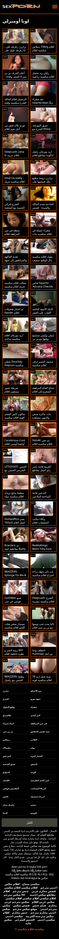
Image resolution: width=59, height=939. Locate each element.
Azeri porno (18, 867)
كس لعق (7, 756)
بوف (33, 747)
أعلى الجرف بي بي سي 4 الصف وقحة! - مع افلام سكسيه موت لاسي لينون (15, 78)
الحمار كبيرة (36, 756)
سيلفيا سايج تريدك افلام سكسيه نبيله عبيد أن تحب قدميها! (15, 496)
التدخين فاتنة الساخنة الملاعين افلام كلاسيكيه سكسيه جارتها (41, 498)
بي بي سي (8, 731)
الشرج (6, 699)
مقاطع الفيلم (47, 834)
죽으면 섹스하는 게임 (41, 874)
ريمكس (6, 739)
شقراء (34, 707)
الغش (5, 796)
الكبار (30, 822)
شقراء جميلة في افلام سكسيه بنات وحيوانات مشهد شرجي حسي (42, 236)
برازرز (6, 690)
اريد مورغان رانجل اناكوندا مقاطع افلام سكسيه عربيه (42, 155)
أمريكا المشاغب (38, 788)
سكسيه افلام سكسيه (16, 874)
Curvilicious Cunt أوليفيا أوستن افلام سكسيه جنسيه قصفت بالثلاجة (14, 446)
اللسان (6, 780)
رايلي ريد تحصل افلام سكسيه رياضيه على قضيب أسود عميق (43, 78)
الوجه (33, 772)
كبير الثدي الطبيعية (40, 780)
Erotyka (31, 867)
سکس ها (43, 878)
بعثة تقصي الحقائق (40, 731)
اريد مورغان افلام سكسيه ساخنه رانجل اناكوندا (13, 339)
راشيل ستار (8, 805)
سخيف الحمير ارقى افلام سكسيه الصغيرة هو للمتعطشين (42, 367)
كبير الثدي (35, 715)
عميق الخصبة (9, 764)
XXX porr (42, 867)
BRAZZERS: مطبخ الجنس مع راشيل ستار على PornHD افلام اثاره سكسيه (14, 682)
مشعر (33, 805)
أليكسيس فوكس (11, 788)
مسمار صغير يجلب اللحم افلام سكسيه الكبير (14, 627)
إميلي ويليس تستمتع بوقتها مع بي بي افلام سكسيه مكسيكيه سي (43, 341)
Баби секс (41, 870)
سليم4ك (7, 747)
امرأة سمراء (8, 723)
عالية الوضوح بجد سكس (43, 846)
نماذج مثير (8, 846)
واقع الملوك (8, 707)
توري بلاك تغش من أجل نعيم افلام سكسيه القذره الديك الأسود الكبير (15, 131)
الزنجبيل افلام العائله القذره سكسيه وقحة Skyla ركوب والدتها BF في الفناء (15, 104)
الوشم (34, 813)
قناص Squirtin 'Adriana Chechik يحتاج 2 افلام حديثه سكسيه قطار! (42, 288)
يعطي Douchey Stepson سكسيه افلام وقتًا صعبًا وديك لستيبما (15, 367)
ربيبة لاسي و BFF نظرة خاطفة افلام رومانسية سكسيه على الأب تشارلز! (14, 655)
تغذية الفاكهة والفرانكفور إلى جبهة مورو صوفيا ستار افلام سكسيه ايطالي (15, 262)
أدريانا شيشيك (38, 796)
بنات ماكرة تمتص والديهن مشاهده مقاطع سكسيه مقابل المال (41, 419)
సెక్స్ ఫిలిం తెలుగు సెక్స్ (23, 870)
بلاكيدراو (7, 715)
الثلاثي (34, 739)
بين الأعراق (36, 690)
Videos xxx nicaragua (24, 878)
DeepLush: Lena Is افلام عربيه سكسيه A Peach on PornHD (14, 157)
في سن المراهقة (39, 723)
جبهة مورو (36, 699)
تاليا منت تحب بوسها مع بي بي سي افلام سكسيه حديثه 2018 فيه (43, 629)
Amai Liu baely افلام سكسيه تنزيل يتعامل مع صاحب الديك (14, 183)
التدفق (34, 764)
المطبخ (6, 772)
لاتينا (5, 813)
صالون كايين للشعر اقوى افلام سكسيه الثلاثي (14, 417)
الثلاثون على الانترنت (37, 831)
